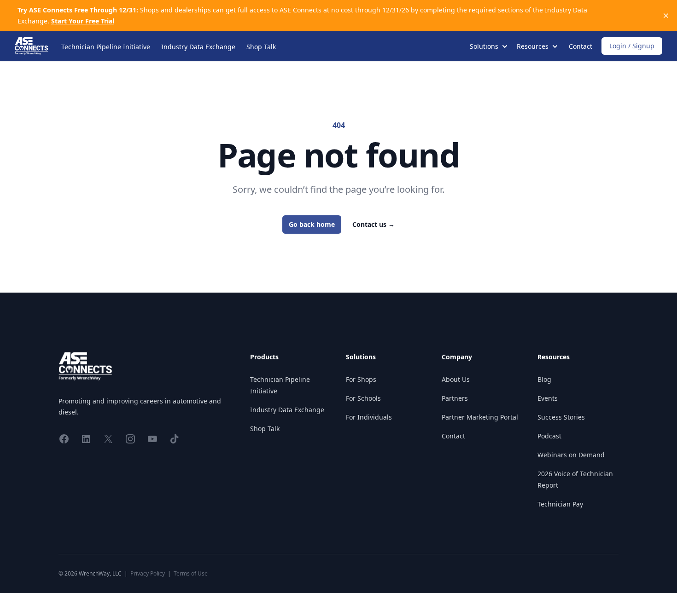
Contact (580, 46)
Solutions (361, 356)
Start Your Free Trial (82, 21)
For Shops (361, 379)
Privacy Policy (147, 573)
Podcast (549, 436)
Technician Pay (560, 504)
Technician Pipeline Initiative (105, 46)
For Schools (363, 398)
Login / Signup (631, 45)
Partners (455, 398)
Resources (553, 356)
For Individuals (369, 417)
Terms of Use (191, 573)
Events (547, 398)
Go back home (312, 224)
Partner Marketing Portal (480, 417)
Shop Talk (261, 46)
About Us (456, 379)
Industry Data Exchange (198, 46)
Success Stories (561, 417)
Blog (544, 379)
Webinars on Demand (571, 454)
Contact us (373, 224)
